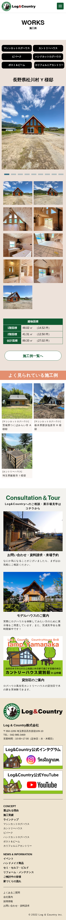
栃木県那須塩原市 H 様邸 (48, 425)
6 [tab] (39, 175)
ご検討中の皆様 (12, 876)
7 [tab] (46, 175)
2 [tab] (12, 175)
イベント (8, 858)
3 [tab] (19, 175)
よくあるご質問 (11, 892)
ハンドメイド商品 (13, 863)
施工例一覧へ (33, 355)
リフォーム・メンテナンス (18, 872)
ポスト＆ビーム (16, 65)
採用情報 (8, 901)
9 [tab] (60, 175)
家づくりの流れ (12, 881)
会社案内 (8, 897)
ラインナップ (11, 819)
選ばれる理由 (11, 810)
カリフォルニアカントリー (49, 65)
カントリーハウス (48, 48)
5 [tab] (33, 175)
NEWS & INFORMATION (17, 854)
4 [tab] (26, 175)
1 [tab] (6, 175)
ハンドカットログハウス (48, 56)
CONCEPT (9, 806)
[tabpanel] (33, 128)
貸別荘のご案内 (33, 680)
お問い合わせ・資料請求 (16, 905)
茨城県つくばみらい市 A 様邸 (17, 425)
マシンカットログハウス (17, 48)
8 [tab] (53, 175)
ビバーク (16, 56)
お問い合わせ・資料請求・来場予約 (33, 555)
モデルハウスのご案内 (33, 615)
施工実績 (8, 814)
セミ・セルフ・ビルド (16, 867)
